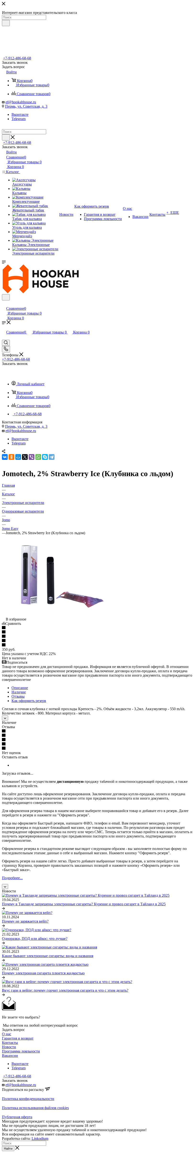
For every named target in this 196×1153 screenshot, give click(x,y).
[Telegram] (51, 457)
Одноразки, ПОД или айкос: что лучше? (34, 938)
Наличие (18, 692)
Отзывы (18, 696)
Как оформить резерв (28, 701)
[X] (25, 457)
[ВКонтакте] (5, 457)
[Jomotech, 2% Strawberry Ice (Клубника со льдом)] (55, 615)
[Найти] (6, 23)
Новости (9, 1047)
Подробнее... (12, 878)
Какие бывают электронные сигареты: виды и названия (47, 956)
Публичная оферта (17, 1117)
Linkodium (40, 1138)
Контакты (10, 1043)
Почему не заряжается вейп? (25, 921)
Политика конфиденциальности (28, 1099)
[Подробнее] (3, 908)
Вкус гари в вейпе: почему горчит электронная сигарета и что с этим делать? (65, 990)
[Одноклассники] (11, 457)
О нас (6, 1034)
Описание (19, 688)
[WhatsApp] (38, 457)
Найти (8, 1148)
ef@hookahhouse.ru (20, 102)
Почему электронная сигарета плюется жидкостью (43, 973)
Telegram (18, 119)
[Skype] (45, 457)
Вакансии (10, 1056)
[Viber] (31, 457)
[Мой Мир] (18, 457)
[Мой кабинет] (4, 303)
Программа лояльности (21, 1051)
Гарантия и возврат (17, 1038)
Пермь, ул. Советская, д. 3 (26, 106)
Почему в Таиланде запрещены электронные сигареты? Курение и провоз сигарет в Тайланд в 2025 (84, 904)
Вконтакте (19, 114)
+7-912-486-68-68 (17, 58)
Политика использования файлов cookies (35, 1108)
